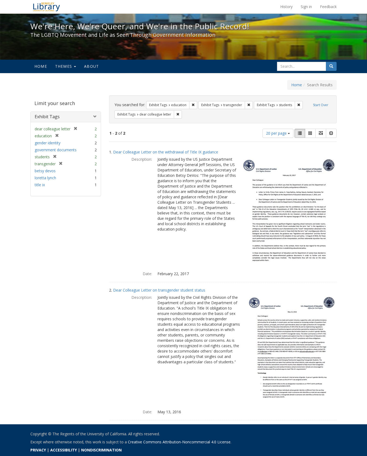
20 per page (277, 133)
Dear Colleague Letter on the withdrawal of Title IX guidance (165, 152)
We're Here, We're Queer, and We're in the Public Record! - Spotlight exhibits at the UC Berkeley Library (46, 6)
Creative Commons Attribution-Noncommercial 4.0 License (179, 441)
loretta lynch (45, 177)
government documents (56, 149)
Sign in (306, 6)
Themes (64, 66)
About (91, 66)
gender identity (47, 142)
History (286, 6)
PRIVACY (38, 450)
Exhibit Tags (47, 117)
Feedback (328, 6)
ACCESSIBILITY (63, 450)
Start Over (320, 105)
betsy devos (45, 170)
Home (40, 66)
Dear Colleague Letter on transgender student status (159, 290)
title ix (40, 184)
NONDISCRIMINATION (101, 450)
